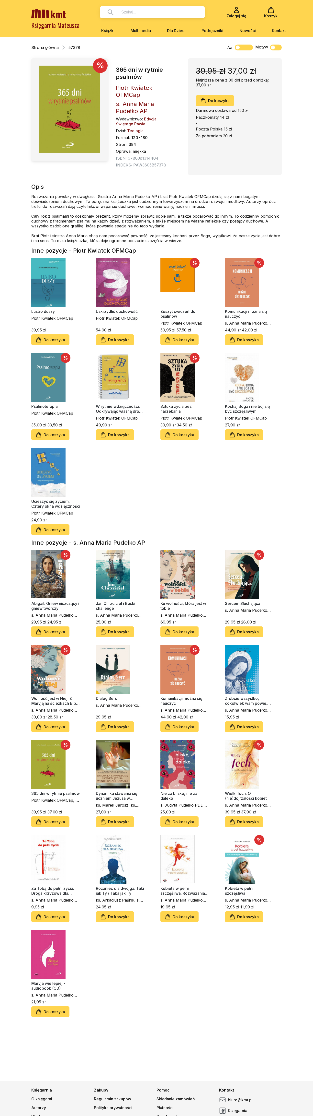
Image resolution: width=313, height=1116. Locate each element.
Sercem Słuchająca (242, 603)
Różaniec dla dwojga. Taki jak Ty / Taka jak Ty (120, 891)
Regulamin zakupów (112, 1098)
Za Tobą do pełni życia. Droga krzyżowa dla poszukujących (52, 891)
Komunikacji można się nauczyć (246, 314)
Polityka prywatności (113, 1107)
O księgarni (41, 1098)
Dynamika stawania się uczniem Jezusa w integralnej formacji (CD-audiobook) (118, 796)
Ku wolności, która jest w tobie (183, 606)
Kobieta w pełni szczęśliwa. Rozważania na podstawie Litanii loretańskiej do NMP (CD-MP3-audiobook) (184, 891)
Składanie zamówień (175, 1098)
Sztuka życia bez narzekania (176, 409)
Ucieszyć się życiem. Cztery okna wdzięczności (55, 504)
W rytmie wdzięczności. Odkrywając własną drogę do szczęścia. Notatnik (120, 409)
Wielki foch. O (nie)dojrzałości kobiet (246, 796)
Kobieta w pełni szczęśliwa (239, 891)
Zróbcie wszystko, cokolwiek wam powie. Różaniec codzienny (246, 701)
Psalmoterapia (44, 406)
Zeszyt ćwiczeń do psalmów (177, 314)
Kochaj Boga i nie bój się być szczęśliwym (247, 409)
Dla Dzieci (176, 30)
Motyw (261, 47)
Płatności (164, 1107)
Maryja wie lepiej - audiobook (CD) (48, 986)
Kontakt (279, 30)
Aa (229, 47)
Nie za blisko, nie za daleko (178, 796)
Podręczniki (212, 30)
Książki (107, 30)
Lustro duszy (43, 311)
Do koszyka (219, 100)
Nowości (247, 30)
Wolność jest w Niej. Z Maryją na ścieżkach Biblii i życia (55, 701)
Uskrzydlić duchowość (117, 311)
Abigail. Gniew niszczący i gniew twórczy (55, 606)
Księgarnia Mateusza (55, 25)
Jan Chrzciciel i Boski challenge (115, 606)
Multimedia (141, 30)
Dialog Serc (106, 698)
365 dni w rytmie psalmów (55, 793)
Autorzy (38, 1107)
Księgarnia (237, 1110)
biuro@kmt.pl (240, 1099)
